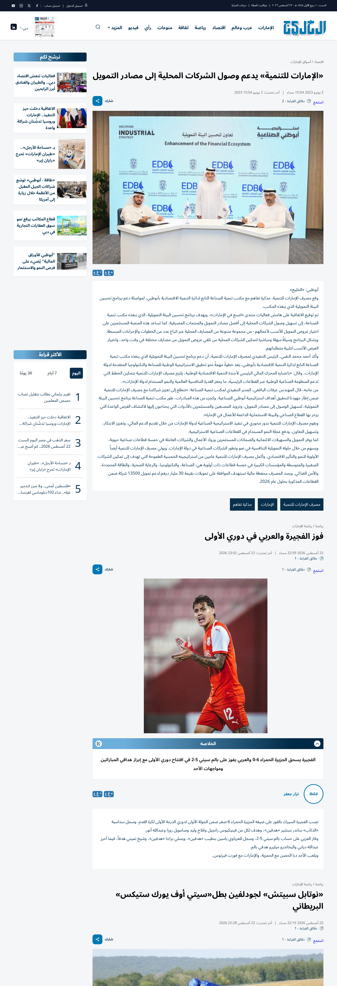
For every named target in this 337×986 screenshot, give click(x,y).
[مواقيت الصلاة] (14, 28)
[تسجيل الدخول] (86, 6)
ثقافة (183, 27)
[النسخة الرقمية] (44, 28)
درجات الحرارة (239, 5)
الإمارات (266, 27)
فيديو (133, 27)
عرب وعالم (242, 27)
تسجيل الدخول (74, 6)
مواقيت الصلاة (259, 5)
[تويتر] (29, 5)
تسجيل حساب (52, 6)
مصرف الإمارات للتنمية (301, 504)
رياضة (200, 27)
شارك (109, 101)
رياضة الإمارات (302, 526)
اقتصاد (218, 27)
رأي (148, 27)
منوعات (164, 27)
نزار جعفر (291, 794)
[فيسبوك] (37, 5)
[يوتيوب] (13, 5)
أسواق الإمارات (300, 61)
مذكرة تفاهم (242, 504)
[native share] (97, 101)
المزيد (116, 27)
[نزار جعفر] (313, 794)
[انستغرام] (21, 5)
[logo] (305, 28)
